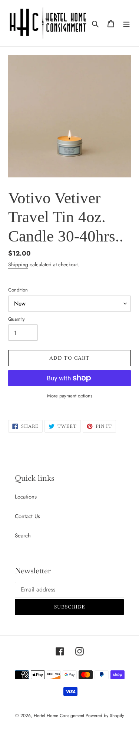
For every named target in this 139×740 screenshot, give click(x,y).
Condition (18, 289)
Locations (26, 497)
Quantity (16, 319)
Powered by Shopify (105, 715)
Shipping (18, 264)
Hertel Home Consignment (60, 715)
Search (23, 535)
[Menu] (126, 23)
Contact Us (27, 516)
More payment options (69, 395)
